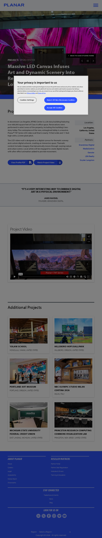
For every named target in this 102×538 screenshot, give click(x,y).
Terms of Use (42, 93)
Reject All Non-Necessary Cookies (61, 100)
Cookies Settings (27, 100)
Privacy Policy (31, 93)
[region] (51, 95)
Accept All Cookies (54, 108)
